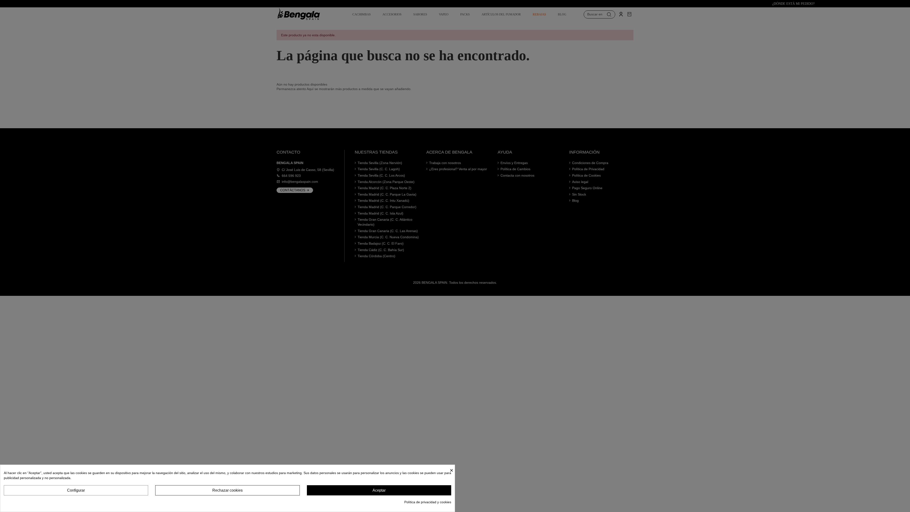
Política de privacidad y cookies (427, 502)
